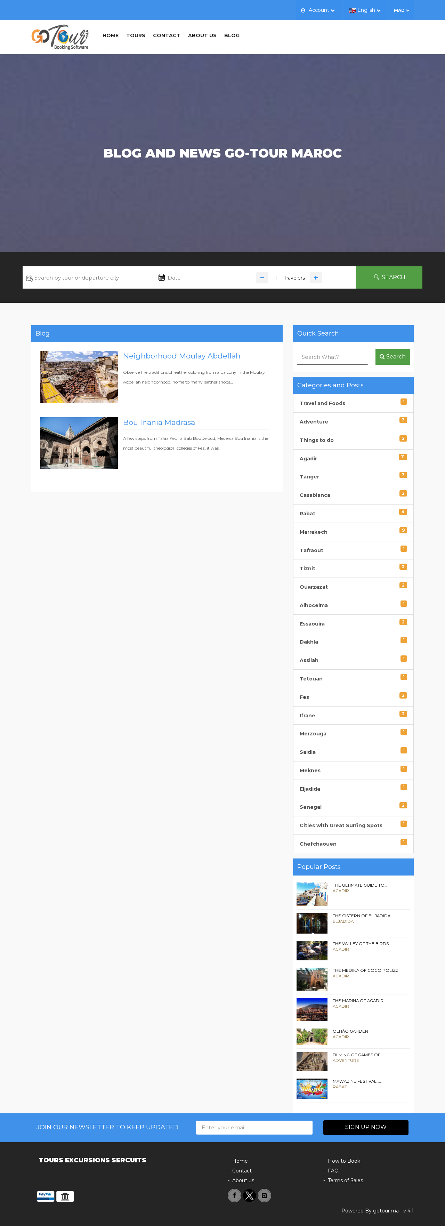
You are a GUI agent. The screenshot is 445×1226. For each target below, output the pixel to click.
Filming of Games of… (358, 1054)
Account (319, 10)
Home (111, 35)
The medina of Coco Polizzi (366, 970)
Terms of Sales (345, 1180)
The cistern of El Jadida (361, 915)
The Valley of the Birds (361, 943)
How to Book (344, 1161)
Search (392, 277)
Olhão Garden (350, 1031)
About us (202, 35)
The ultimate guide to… (360, 885)
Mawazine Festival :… (357, 1081)
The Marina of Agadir (358, 1000)
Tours (135, 35)
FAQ (333, 1171)
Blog (232, 35)
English (366, 10)
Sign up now (366, 1127)
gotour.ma (386, 1211)
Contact (166, 35)
